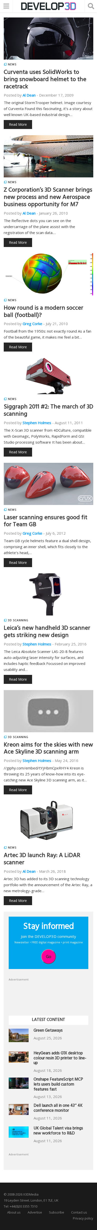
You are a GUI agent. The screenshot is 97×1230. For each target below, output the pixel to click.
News (12, 64)
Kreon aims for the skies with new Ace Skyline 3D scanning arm (48, 749)
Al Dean (29, 95)
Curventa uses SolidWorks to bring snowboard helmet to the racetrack (45, 80)
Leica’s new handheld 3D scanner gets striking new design (47, 632)
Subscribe (56, 1212)
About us (14, 1212)
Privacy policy (83, 1218)
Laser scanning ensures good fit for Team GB (45, 521)
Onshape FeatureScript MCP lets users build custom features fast (58, 1085)
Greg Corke (32, 323)
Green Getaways (48, 1031)
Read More (18, 124)
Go (48, 956)
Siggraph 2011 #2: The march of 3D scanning (48, 411)
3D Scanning (18, 620)
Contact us (79, 1212)
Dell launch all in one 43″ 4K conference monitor (58, 1108)
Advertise (35, 1212)
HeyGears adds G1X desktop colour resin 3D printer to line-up (60, 1059)
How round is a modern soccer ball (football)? (43, 312)
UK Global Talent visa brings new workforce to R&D (58, 1131)
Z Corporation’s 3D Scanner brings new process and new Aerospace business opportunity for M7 (48, 198)
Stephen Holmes (37, 422)
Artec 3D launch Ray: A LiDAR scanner (42, 859)
